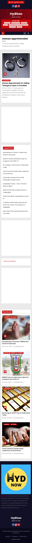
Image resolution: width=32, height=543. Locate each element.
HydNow (16, 14)
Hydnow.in (4, 496)
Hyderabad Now (18, 88)
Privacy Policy (23, 536)
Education (6, 353)
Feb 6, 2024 (7, 88)
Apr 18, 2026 (7, 453)
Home (4, 41)
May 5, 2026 (7, 382)
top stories (13, 317)
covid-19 (5, 25)
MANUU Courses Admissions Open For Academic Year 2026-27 (15, 378)
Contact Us (15, 536)
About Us (7, 536)
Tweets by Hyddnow (9, 261)
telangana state (16, 23)
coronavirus (12, 27)
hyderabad (7, 23)
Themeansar (15, 533)
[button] (29, 33)
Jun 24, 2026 (8, 346)
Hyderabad (6, 317)
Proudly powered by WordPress (10, 531)
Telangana (24, 23)
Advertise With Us (16, 539)
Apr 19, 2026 (7, 418)
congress (19, 27)
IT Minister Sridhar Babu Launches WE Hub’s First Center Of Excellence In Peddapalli (15, 205)
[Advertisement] (16, 125)
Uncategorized (6, 80)
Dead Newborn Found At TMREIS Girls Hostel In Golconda (15, 343)
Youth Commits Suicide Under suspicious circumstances (13, 450)
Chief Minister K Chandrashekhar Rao (18, 25)
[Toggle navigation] (25, 33)
